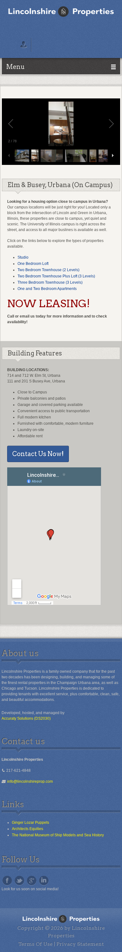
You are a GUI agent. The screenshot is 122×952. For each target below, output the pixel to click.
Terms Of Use (35, 944)
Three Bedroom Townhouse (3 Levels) (50, 282)
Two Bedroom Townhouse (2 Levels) (48, 270)
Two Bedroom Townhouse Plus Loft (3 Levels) (56, 276)
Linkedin (43, 880)
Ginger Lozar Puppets (30, 822)
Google (31, 880)
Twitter (19, 880)
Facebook (7, 880)
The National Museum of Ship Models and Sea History (58, 835)
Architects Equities (27, 829)
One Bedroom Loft (33, 263)
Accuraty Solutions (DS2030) (26, 718)
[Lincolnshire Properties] (61, 11)
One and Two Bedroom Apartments (47, 289)
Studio (23, 257)
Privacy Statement (80, 944)
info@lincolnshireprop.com (29, 781)
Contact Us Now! (38, 454)
